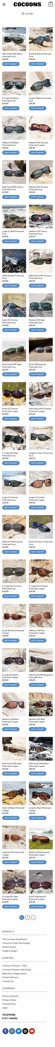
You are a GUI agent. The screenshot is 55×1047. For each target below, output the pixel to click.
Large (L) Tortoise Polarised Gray (10, 498)
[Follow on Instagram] (12, 1031)
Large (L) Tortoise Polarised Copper (37, 498)
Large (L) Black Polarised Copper (40, 809)
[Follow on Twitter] (19, 1031)
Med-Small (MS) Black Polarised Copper (39, 764)
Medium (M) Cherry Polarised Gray (38, 232)
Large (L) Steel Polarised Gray (13, 232)
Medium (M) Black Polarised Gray (10, 143)
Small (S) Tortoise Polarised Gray (10, 321)
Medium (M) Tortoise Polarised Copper (38, 143)
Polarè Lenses (9, 946)
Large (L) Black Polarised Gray (40, 99)
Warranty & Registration (14, 973)
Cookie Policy (9, 1003)
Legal (4, 1007)
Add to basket (10, 64)
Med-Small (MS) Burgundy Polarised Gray (41, 676)
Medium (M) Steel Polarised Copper (37, 720)
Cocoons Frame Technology (16, 942)
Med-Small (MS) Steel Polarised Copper (11, 764)
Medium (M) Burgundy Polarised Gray (12, 543)
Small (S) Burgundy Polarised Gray (37, 365)
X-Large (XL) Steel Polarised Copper (10, 897)
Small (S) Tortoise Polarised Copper (10, 409)
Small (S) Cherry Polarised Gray (41, 543)
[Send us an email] (25, 1031)
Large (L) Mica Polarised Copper (13, 853)
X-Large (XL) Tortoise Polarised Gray (11, 587)
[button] (4, 4)
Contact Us (8, 981)
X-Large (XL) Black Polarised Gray (10, 99)
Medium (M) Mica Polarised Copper (37, 631)
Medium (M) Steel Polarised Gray (37, 321)
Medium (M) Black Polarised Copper (10, 720)
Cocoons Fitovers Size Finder (16, 969)
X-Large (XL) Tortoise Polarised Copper (38, 587)
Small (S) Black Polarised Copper (13, 809)
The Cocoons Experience (14, 939)
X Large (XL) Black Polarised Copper (10, 676)
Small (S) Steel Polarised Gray (13, 276)
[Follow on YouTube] (32, 1031)
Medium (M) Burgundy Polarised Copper (39, 853)
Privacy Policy (9, 999)
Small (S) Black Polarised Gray (40, 55)
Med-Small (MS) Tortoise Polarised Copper (40, 409)
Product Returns (10, 977)
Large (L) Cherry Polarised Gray (41, 454)
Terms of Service (10, 996)
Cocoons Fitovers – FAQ (14, 965)
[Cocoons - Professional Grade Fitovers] (27, 4)
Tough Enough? (9, 950)
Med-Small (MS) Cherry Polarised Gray (12, 188)
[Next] (33, 917)
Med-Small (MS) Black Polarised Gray (12, 55)
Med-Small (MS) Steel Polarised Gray (11, 365)
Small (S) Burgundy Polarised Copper (37, 897)
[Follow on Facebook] (5, 1031)
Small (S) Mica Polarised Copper (13, 631)
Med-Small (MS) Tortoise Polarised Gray (40, 276)
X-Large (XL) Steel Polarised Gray (10, 454)
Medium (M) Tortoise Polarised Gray (38, 188)
